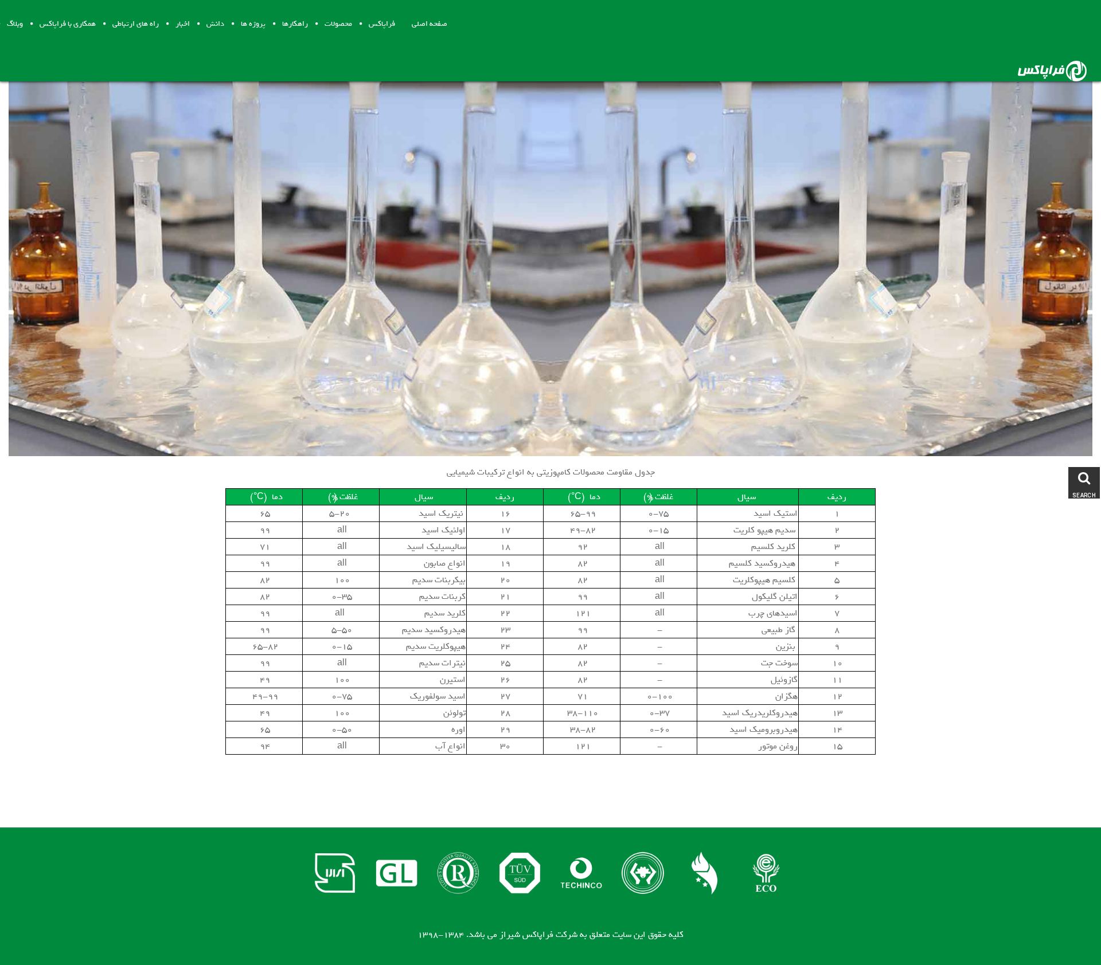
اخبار (182, 24)
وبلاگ (15, 24)
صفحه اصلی (429, 24)
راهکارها (295, 24)
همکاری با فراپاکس (68, 24)
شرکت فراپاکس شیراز (538, 935)
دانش (215, 24)
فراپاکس (382, 24)
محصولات (338, 24)
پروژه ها (253, 24)
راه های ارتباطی (135, 24)
